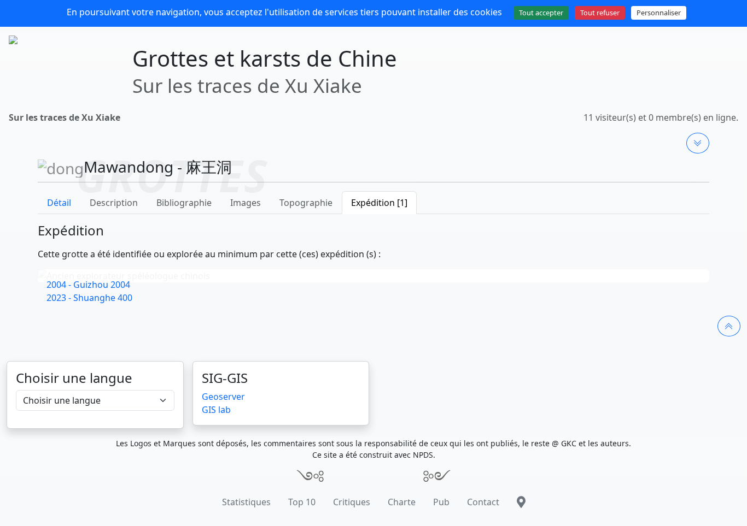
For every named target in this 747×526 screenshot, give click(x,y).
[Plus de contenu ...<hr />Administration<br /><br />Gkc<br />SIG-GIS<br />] (697, 143)
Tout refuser (600, 12)
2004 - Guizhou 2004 (88, 285)
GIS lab (216, 410)
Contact (483, 502)
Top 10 (302, 502)
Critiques (351, 502)
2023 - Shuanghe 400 (89, 298)
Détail (59, 203)
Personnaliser (659, 12)
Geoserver (223, 397)
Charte (402, 502)
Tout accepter (541, 12)
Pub (441, 502)
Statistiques (246, 502)
